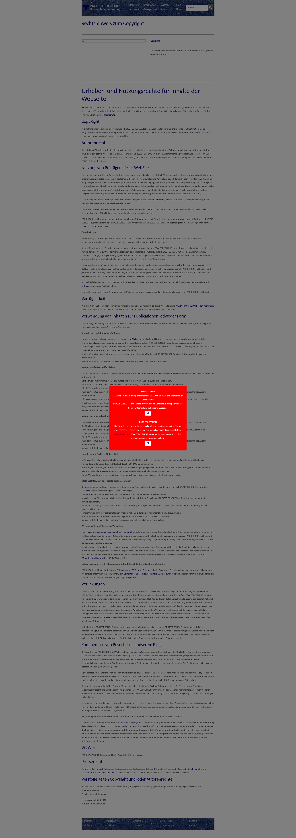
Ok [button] (148, 413)
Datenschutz (148, 400)
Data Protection (122, 434)
